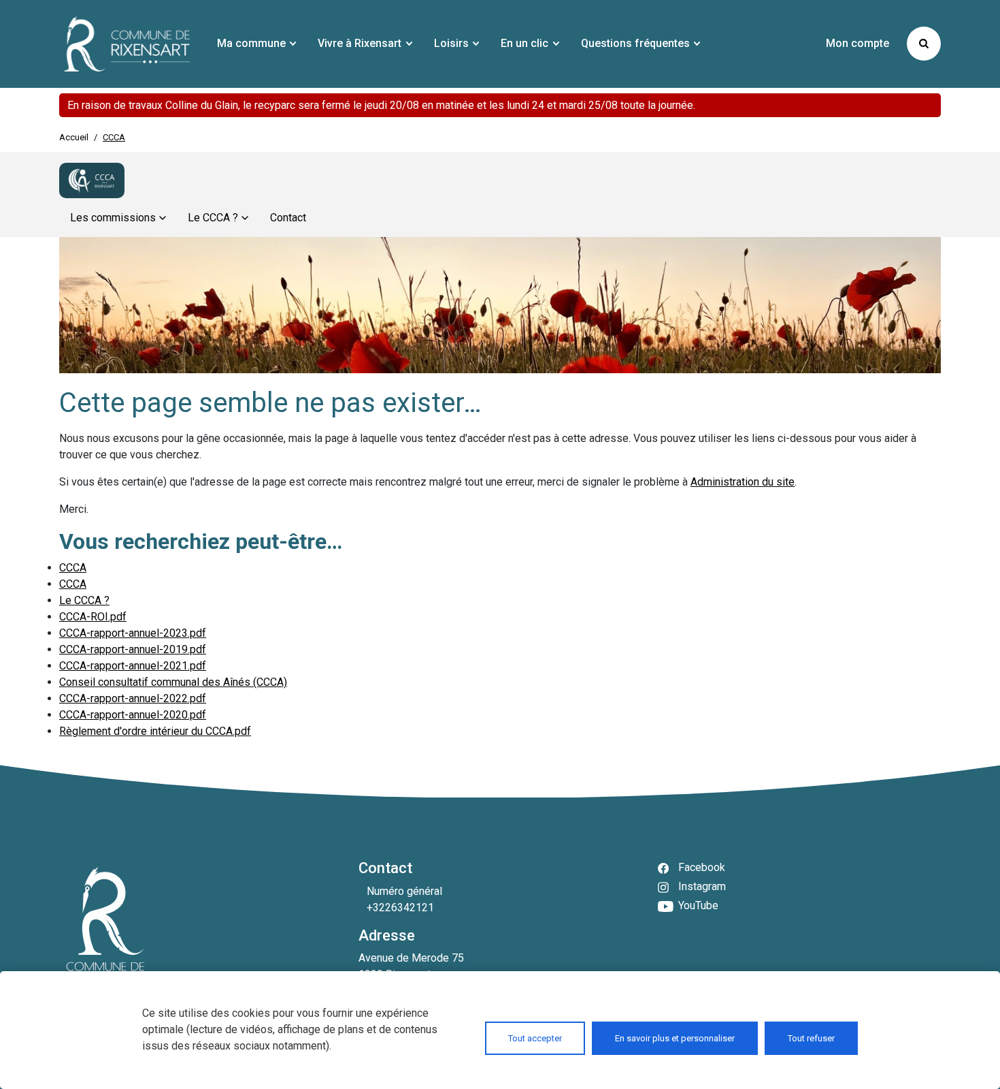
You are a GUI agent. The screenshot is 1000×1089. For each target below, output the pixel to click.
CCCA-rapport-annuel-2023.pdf (132, 633)
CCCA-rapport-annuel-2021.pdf (132, 665)
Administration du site (742, 481)
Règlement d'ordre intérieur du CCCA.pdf (155, 731)
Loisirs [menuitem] (451, 43)
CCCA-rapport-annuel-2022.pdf (132, 698)
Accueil (73, 137)
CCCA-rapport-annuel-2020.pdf (132, 714)
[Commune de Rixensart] (127, 44)
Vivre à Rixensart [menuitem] (359, 43)
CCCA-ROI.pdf (93, 616)
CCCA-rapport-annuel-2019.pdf (132, 649)
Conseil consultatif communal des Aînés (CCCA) (173, 682)
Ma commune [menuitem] (251, 43)
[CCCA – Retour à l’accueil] (91, 180)
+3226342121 (400, 907)
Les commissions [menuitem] (113, 217)
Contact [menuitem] (288, 217)
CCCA (72, 567)
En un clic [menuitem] (524, 43)
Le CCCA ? (84, 600)
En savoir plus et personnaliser (675, 1038)
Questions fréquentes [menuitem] (635, 43)
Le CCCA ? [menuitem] (213, 217)
